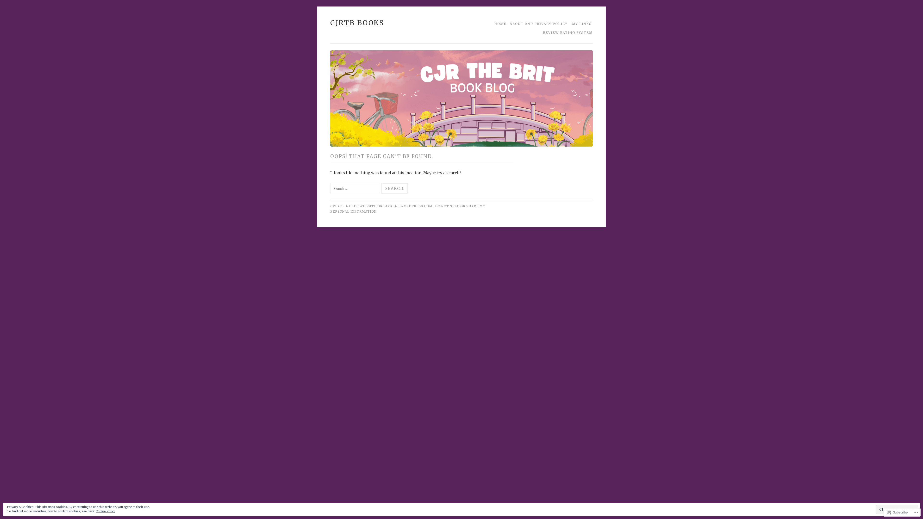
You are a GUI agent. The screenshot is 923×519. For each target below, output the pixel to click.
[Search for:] (355, 188)
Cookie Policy (105, 511)
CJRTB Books (357, 23)
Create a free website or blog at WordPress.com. (381, 206)
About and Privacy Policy (539, 24)
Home (500, 24)
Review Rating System (568, 33)
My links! (582, 24)
